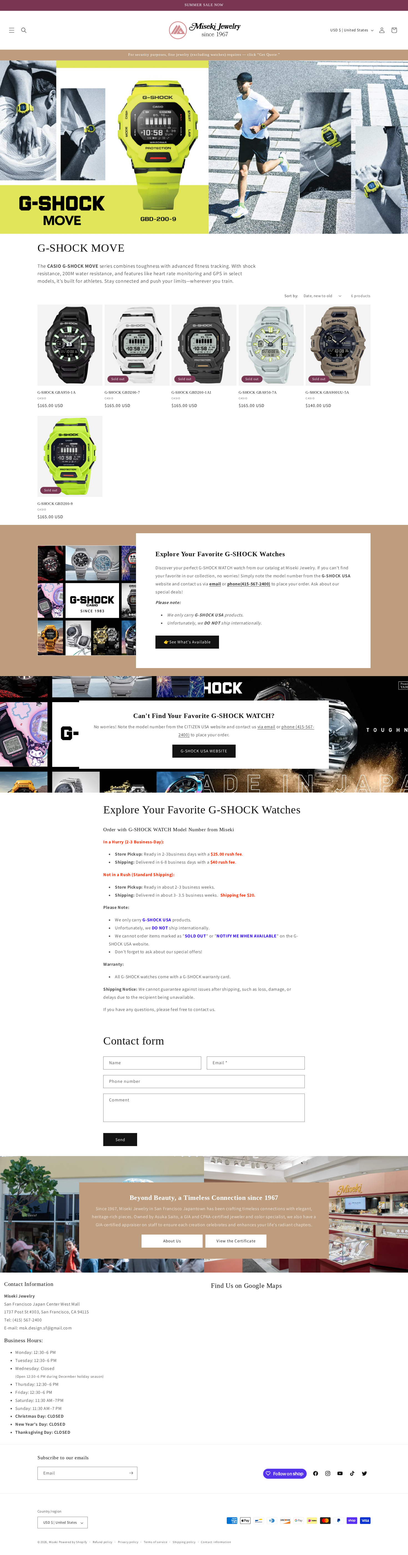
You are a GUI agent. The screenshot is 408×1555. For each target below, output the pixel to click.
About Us (172, 1240)
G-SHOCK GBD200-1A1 (192, 392)
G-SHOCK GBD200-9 (55, 504)
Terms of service (155, 1542)
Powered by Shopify (73, 1542)
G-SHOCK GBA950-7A (258, 392)
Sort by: (291, 295)
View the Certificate (236, 1240)
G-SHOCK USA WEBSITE (204, 751)
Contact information (216, 1542)
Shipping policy (184, 1542)
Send (120, 1139)
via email (266, 727)
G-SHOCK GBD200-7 (122, 392)
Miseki (53, 1542)
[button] (12, 30)
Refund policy (102, 1542)
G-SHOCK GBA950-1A (56, 392)
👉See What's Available (187, 641)
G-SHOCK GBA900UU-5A (327, 392)
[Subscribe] (131, 1473)
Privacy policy (128, 1542)
